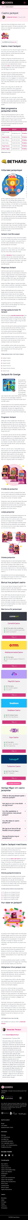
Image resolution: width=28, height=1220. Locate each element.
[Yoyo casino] (14, 730)
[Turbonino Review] (14, 759)
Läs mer (14, 42)
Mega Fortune (5, 145)
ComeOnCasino (14, 623)
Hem (3, 7)
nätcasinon (9, 255)
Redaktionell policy (6, 1147)
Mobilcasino (4, 1173)
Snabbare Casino (13, 710)
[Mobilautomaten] (14, 645)
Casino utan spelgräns (7, 1179)
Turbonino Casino (14, 766)
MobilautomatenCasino (14, 652)
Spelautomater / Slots (7, 1127)
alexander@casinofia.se (12, 1034)
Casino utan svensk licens (8, 1177)
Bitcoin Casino (5, 1187)
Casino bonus (4, 1166)
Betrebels (3, 1198)
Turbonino (4, 1206)
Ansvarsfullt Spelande (7, 1141)
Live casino (4, 1125)
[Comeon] (14, 616)
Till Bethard (25, 133)
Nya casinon (4, 1164)
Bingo (2, 1123)
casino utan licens (15, 858)
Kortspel (3, 1175)
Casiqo (3, 1204)
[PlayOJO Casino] (14, 674)
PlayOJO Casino (14, 681)
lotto (8, 65)
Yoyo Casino (13, 737)
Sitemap (3, 1135)
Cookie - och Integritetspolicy (9, 1145)
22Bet (2, 1200)
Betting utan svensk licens (8, 1181)
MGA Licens (4, 1183)
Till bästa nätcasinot (14, 783)
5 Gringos (3, 1202)
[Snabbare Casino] (14, 703)
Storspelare (4, 1208)
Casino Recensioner (6, 1189)
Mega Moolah (5, 137)
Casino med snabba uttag (8, 1169)
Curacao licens (5, 1185)
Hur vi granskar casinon (7, 1143)
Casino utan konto (6, 1167)
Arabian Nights (6, 148)
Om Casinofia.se (5, 1137)
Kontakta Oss (4, 1139)
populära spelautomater (17, 315)
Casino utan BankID (6, 1171)
